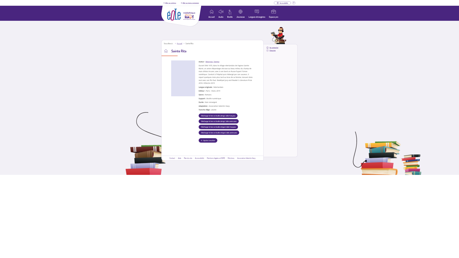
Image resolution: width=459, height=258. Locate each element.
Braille (230, 17)
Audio (221, 17)
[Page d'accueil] (173, 20)
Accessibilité (199, 158)
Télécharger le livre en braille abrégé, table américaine (219, 121)
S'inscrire (273, 50)
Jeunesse (240, 17)
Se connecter (274, 48)
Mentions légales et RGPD (216, 158)
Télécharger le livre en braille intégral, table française (218, 127)
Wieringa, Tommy (212, 62)
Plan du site (188, 158)
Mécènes (231, 158)
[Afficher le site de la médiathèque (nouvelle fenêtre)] (189, 19)
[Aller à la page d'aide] (293, 2)
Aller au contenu (170, 3)
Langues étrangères (257, 17)
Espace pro (273, 17)
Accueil (179, 43)
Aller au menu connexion (191, 3)
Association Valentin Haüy (246, 158)
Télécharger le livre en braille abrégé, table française (218, 116)
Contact (172, 158)
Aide (179, 158)
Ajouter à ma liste (209, 140)
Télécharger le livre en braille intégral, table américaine (219, 133)
